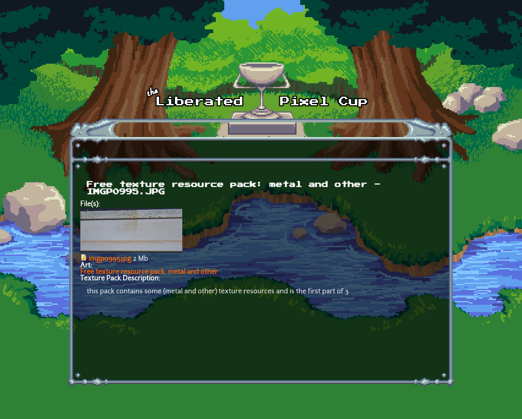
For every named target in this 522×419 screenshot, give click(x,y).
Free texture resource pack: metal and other (149, 272)
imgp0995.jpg (109, 259)
